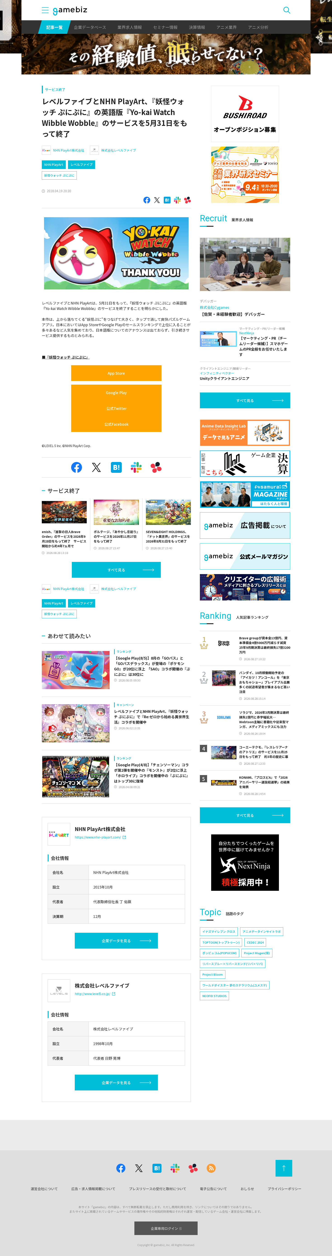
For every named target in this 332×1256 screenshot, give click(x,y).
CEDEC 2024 (255, 942)
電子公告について (213, 1188)
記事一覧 (54, 27)
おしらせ (247, 1188)
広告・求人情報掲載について (93, 1188)
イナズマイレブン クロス (218, 931)
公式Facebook (116, 424)
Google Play (116, 392)
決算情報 (197, 27)
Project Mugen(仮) (257, 953)
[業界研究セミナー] (245, 175)
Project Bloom (212, 974)
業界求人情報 (129, 27)
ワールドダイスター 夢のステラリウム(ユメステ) (234, 985)
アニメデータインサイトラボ (262, 931)
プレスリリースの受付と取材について (157, 1188)
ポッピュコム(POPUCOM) (219, 953)
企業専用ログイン (164, 1228)
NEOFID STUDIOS (214, 996)
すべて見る (116, 570)
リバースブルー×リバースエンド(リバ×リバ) (232, 964)
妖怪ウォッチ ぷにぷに (59, 175)
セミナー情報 (165, 27)
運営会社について (44, 1188)
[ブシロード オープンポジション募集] (245, 114)
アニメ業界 (226, 27)
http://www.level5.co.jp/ (92, 993)
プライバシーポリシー (285, 1188)
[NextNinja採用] (245, 862)
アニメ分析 (258, 27)
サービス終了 (55, 89)
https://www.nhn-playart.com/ (98, 837)
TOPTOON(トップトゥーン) (221, 942)
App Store (116, 373)
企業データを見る (116, 940)
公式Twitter (116, 408)
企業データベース (90, 27)
